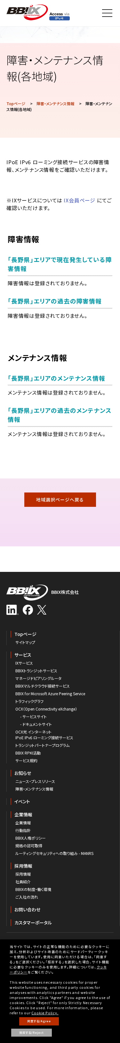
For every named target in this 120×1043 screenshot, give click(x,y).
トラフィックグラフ (29, 701)
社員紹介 (23, 881)
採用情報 (23, 866)
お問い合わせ (27, 909)
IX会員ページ (79, 200)
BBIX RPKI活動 (28, 752)
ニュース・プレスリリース (35, 781)
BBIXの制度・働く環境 (33, 889)
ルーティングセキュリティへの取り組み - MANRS (54, 853)
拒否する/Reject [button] (31, 1032)
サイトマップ (25, 642)
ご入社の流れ (26, 897)
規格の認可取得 (28, 845)
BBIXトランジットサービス (36, 670)
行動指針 (23, 830)
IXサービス (24, 663)
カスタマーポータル (33, 922)
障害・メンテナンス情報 (55, 103)
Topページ (15, 103)
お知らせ (22, 773)
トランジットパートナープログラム (42, 745)
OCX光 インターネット (33, 731)
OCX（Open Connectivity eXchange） (46, 708)
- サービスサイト (33, 716)
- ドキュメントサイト (36, 724)
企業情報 (23, 814)
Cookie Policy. (44, 1012)
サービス (22, 655)
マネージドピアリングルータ (38, 678)
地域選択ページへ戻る (60, 499)
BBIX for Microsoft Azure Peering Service (50, 693)
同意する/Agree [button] (39, 1021)
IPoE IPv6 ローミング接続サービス (44, 737)
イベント (22, 801)
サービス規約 (26, 760)
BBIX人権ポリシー (30, 838)
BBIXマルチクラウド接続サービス (42, 686)
